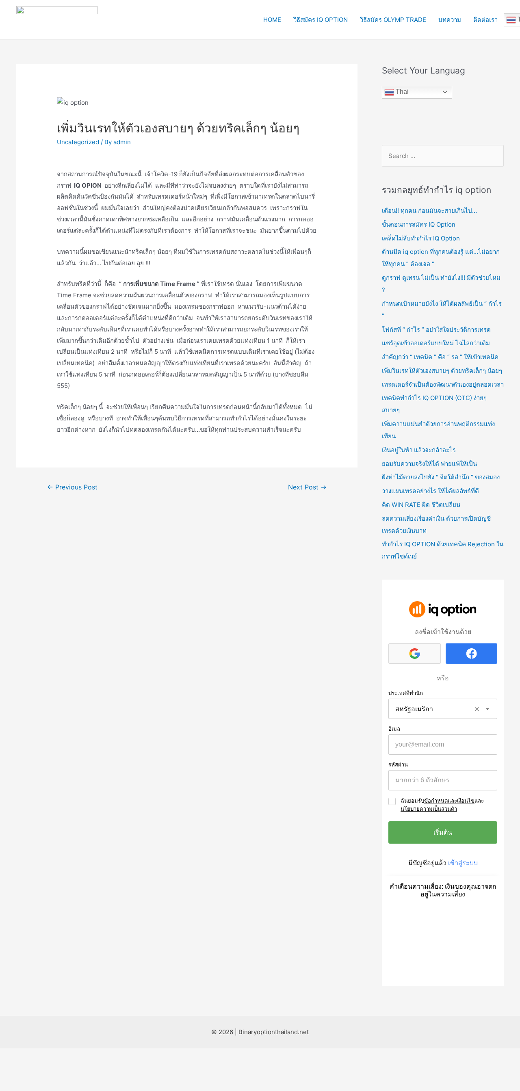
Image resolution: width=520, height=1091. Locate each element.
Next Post (307, 487)
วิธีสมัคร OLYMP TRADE (393, 20)
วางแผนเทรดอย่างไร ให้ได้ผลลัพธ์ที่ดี (430, 491)
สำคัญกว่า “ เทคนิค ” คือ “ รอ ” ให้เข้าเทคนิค (440, 357)
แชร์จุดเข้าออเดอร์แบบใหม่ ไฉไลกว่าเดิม (436, 343)
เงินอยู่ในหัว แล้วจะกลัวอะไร (419, 450)
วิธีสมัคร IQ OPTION (320, 20)
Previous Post (72, 487)
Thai (401, 91)
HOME (272, 20)
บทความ (449, 20)
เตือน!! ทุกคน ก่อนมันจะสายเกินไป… (429, 210)
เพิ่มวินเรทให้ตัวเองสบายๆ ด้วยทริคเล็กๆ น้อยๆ (442, 370)
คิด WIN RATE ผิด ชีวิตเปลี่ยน (421, 505)
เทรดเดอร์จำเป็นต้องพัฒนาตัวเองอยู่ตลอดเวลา (443, 384)
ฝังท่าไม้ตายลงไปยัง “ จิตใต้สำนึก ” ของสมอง (441, 477)
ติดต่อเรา (485, 20)
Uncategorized (78, 142)
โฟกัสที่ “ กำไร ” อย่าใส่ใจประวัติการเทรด (436, 329)
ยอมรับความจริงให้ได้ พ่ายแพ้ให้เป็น (429, 464)
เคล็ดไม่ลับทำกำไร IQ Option (421, 238)
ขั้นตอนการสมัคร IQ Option (418, 224)
